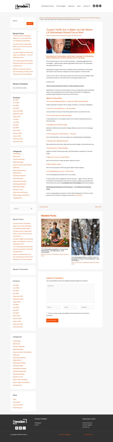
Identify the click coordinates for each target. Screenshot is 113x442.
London (36, 425)
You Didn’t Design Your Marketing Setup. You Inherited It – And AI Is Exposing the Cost (23, 55)
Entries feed (16, 402)
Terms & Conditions (65, 434)
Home (41, 18)
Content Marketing (18, 159)
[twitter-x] (100, 6)
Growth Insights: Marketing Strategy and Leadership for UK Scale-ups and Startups (66, 18)
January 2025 (17, 136)
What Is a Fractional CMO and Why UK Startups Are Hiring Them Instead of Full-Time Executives (23, 71)
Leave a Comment (51, 35)
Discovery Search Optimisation (22, 165)
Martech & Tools (18, 189)
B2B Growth (16, 156)
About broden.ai (87, 423)
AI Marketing (16, 154)
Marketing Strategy (19, 187)
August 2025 (16, 116)
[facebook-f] (97, 6)
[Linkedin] (16, 428)
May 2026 (16, 105)
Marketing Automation (19, 181)
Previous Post (43, 207)
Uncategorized (17, 198)
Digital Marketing (18, 162)
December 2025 (18, 111)
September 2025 (18, 114)
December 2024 (18, 139)
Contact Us (86, 6)
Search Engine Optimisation (21, 195)
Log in (14, 399)
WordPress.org (17, 408)
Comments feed (18, 405)
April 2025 (16, 128)
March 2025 (16, 130)
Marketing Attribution (19, 176)
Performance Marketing (20, 192)
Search (15, 21)
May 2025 (16, 125)
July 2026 (15, 100)
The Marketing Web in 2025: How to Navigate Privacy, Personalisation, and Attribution (85, 258)
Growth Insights (61, 6)
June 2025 (16, 122)
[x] (24, 428)
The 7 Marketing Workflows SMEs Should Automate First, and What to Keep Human (23, 63)
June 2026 (16, 103)
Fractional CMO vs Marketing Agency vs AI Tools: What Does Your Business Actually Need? (22, 38)
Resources (71, 6)
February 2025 (17, 133)
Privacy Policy (88, 434)
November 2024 (18, 141)
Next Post (98, 207)
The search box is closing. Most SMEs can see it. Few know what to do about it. (22, 46)
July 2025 (15, 119)
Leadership (16, 168)
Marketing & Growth (47, 6)
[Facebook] (20, 428)
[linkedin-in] (94, 6)
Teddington (37, 423)
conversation (78, 195)
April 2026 (16, 108)
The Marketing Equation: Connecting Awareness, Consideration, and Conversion (54, 250)
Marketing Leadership (19, 184)
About (79, 6)
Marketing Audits (18, 178)
